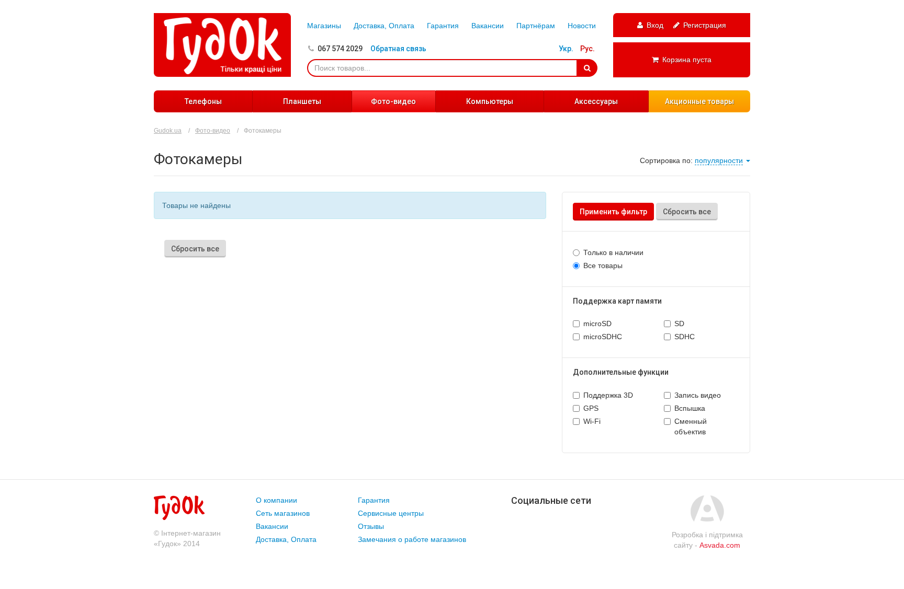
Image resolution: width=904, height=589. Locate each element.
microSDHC (602, 336)
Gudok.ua (168, 130)
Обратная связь (398, 48)
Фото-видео (393, 101)
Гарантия (443, 25)
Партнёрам (535, 25)
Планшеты (302, 101)
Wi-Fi (592, 421)
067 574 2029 (340, 48)
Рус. (587, 48)
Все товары (603, 265)
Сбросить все (687, 211)
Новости (582, 25)
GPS (590, 408)
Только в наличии (613, 252)
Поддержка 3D (608, 395)
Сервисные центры (391, 513)
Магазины (324, 25)
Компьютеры (489, 101)
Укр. (566, 48)
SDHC (684, 336)
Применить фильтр (613, 211)
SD (679, 323)
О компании (276, 500)
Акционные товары (699, 101)
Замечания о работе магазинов (412, 539)
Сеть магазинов (283, 513)
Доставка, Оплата (384, 25)
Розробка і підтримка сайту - (707, 539)
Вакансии (487, 25)
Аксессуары (596, 101)
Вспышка (689, 408)
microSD (597, 323)
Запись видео (697, 395)
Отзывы (371, 526)
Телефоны (203, 101)
